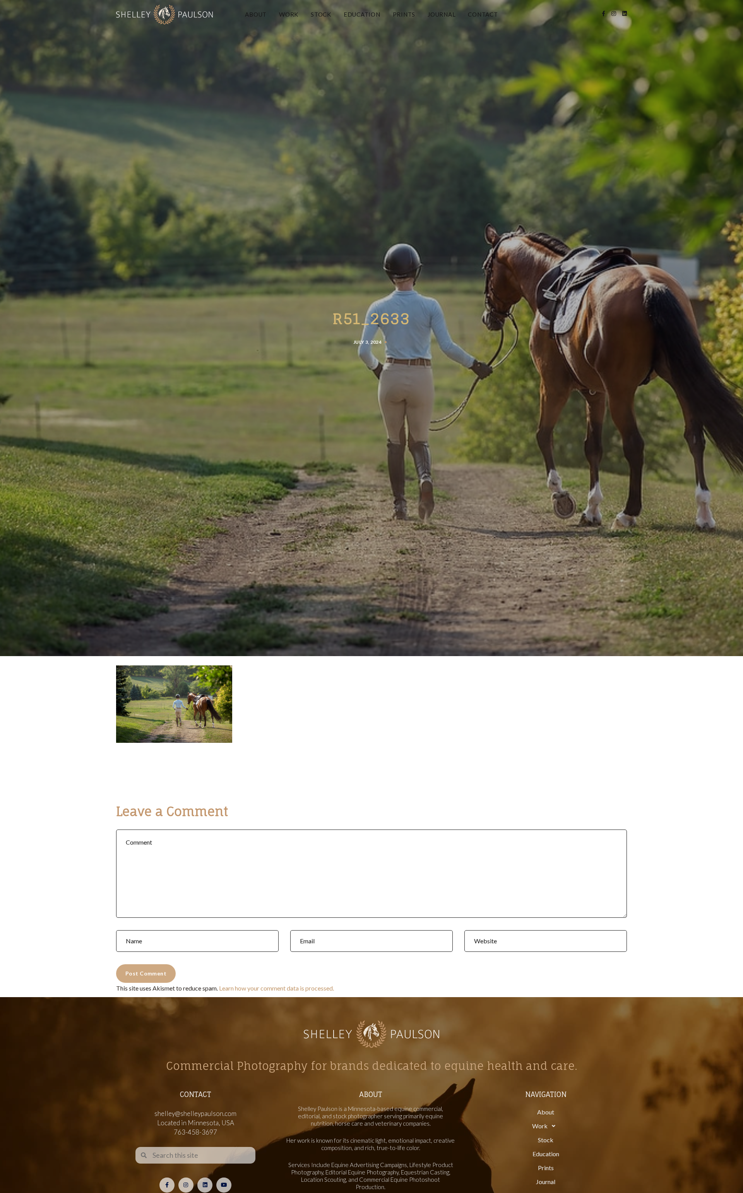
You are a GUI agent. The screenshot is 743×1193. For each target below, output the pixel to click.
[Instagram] (185, 1185)
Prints (404, 14)
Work (288, 14)
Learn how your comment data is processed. (276, 988)
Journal (441, 14)
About (256, 14)
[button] (545, 1126)
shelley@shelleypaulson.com (195, 1113)
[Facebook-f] (167, 1185)
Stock (321, 14)
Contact (483, 14)
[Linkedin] (204, 1185)
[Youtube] (223, 1185)
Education (362, 14)
